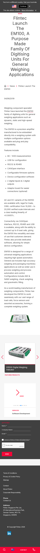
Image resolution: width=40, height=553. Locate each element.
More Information (28, 10)
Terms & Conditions (10, 473)
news (12, 86)
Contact (6, 486)
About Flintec (7, 489)
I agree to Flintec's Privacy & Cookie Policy (16, 440)
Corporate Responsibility (12, 492)
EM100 (30, 111)
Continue (23, 6)
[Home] (5, 86)
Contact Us (7, 500)
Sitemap (6, 480)
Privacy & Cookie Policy (11, 476)
